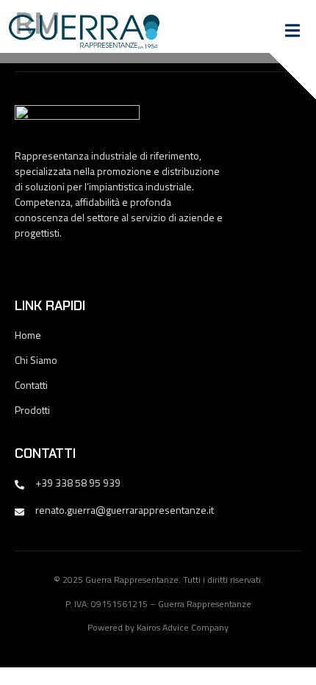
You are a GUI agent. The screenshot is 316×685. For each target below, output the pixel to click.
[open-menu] (292, 32)
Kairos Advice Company (183, 627)
